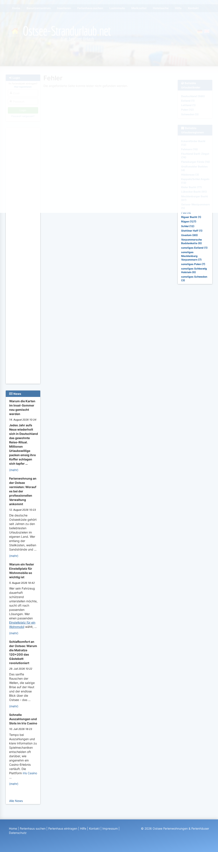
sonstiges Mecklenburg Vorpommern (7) (191, 256)
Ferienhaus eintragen (62, 828)
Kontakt (94, 828)
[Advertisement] (23, 320)
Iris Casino (30, 773)
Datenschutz (18, 833)
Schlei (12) (187, 226)
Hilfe (83, 828)
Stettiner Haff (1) (191, 230)
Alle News (16, 801)
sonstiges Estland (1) (194, 247)
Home (13, 828)
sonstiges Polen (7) (193, 264)
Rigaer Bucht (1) (191, 217)
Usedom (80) (189, 235)
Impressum (110, 828)
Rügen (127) (188, 221)
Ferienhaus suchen (33, 828)
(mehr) (13, 470)
